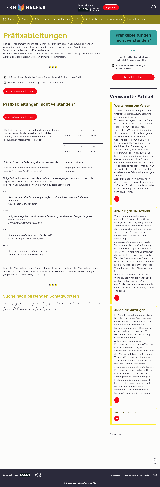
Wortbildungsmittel (65, 304)
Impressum (116, 475)
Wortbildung (9, 309)
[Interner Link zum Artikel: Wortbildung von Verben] (116, 199)
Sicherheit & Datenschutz (137, 475)
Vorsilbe (40, 309)
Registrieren (111, 7)
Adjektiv (50, 304)
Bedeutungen (10, 304)
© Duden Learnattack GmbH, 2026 (80, 483)
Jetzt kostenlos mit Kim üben (20, 91)
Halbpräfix (97, 304)
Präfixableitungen (26, 309)
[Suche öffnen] (154, 7)
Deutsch (26, 19)
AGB (155, 475)
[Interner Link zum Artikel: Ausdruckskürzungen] (116, 400)
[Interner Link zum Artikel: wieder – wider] (116, 418)
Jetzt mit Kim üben (133, 77)
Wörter (51, 309)
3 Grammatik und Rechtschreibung (52, 19)
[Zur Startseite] (24, 7)
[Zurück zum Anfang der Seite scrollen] (155, 461)
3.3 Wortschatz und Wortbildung (78, 19)
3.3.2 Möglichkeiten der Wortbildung (104, 19)
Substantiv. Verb (26, 304)
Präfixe (39, 304)
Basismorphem (83, 304)
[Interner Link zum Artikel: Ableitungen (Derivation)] (116, 298)
